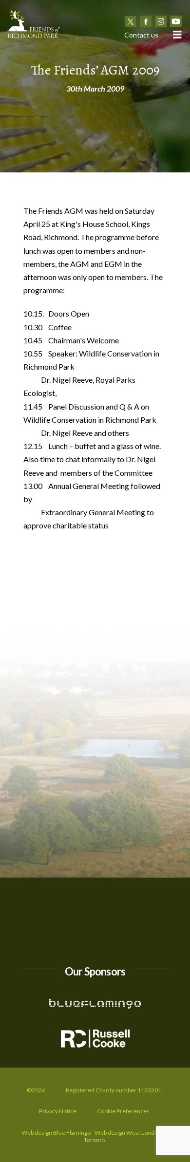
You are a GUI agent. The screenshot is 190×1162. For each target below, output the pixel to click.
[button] (177, 34)
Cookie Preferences (123, 1111)
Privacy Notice (57, 1111)
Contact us (141, 35)
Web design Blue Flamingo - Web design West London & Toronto (94, 1136)
